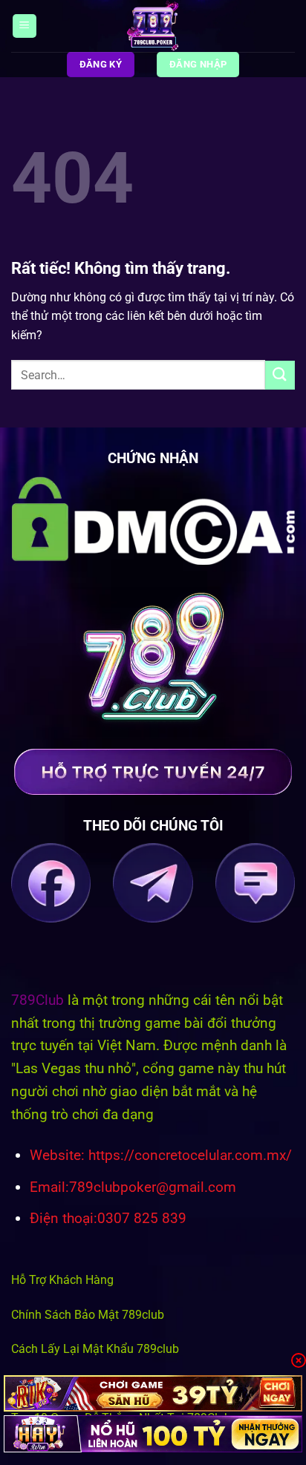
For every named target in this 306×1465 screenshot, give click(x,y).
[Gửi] (280, 375)
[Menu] (24, 26)
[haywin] (153, 1433)
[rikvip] (153, 1393)
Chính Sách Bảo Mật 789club (87, 1315)
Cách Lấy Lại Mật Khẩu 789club (95, 1349)
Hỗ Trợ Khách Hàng (62, 1280)
